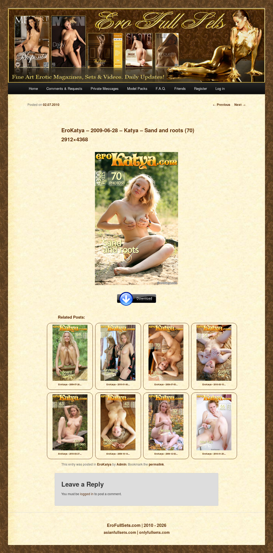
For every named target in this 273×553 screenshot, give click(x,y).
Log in (220, 88)
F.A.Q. (161, 88)
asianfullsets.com (120, 532)
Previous (221, 104)
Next (240, 104)
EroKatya (104, 464)
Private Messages (105, 88)
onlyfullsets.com (154, 532)
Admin (121, 464)
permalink (156, 464)
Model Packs (137, 88)
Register (200, 88)
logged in (87, 493)
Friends (180, 88)
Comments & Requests (64, 88)
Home (33, 88)
